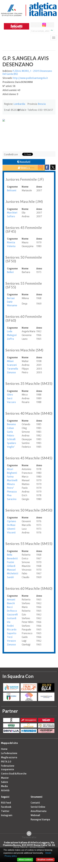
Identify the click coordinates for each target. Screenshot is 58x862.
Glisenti (11, 528)
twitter (38, 25)
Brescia (42, 104)
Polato (10, 435)
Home (4, 749)
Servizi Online (38, 806)
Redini (10, 625)
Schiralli (11, 439)
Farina (10, 476)
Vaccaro (11, 402)
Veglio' (11, 446)
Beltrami (11, 190)
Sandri (10, 577)
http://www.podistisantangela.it (30, 78)
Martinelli (12, 480)
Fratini (10, 562)
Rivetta (11, 242)
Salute (4, 782)
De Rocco (12, 610)
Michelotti (12, 573)
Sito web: (25, 78)
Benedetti (12, 558)
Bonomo (11, 424)
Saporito (11, 633)
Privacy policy (11, 856)
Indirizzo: (27, 72)
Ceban (10, 428)
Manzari (11, 569)
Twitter (5, 811)
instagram (44, 25)
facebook (33, 25)
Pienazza (12, 491)
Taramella (12, 368)
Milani (10, 361)
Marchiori (12, 212)
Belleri (10, 272)
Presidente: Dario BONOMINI (18, 82)
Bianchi (11, 603)
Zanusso (11, 372)
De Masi (11, 525)
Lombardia (19, 104)
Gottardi (11, 618)
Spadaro (11, 443)
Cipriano (11, 521)
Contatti (35, 802)
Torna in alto (29, 837)
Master (5, 777)
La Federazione (9, 753)
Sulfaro (11, 216)
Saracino (11, 499)
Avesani (11, 599)
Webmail (35, 815)
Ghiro (10, 394)
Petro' (10, 487)
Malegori (12, 335)
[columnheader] (14, 187)
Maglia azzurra (9, 757)
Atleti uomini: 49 (11, 90)
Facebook (6, 806)
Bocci (10, 607)
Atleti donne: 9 (10, 94)
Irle (8, 622)
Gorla (10, 431)
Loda (9, 331)
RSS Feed (6, 802)
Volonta (11, 246)
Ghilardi (11, 566)
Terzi (9, 637)
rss (49, 25)
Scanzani (12, 365)
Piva (9, 495)
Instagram (6, 815)
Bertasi (11, 298)
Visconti (11, 532)
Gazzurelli (12, 614)
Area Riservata (38, 811)
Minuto (11, 484)
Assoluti (24, 162)
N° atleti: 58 (9, 86)
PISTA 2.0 (6, 761)
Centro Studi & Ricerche (13, 773)
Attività (5, 790)
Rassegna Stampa (40, 819)
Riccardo (11, 629)
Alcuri (10, 469)
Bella (9, 554)
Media (4, 786)
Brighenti (12, 472)
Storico (25, 168)
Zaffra (10, 338)
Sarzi (9, 398)
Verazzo (11, 640)
